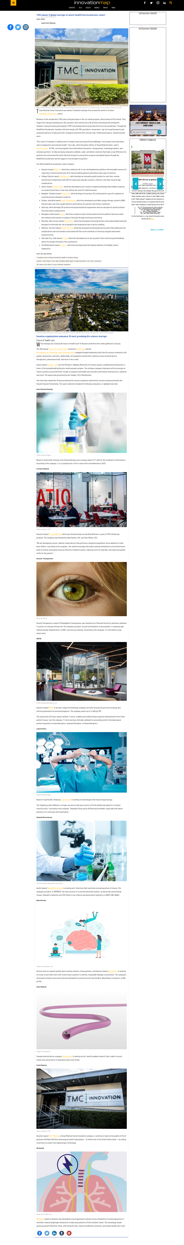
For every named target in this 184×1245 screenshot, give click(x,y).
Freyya (65, 238)
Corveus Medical (55, 534)
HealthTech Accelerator (48, 113)
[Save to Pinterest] (69, 1233)
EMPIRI (51, 707)
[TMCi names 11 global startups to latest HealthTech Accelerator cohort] (81, 67)
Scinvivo (63, 245)
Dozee (62, 214)
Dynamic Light (57, 186)
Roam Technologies (68, 200)
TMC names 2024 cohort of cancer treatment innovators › (53, 264)
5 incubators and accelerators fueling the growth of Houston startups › (57, 257)
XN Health (40, 1219)
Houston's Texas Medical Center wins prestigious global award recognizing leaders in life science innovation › (69, 261)
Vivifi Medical (54, 1136)
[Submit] (170, 3)
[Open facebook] (145, 3)
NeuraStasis (113, 971)
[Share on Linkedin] (54, 1233)
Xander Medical (67, 228)
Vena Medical (67, 1056)
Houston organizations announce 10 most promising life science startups (71, 336)
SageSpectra (64, 176)
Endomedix (68, 221)
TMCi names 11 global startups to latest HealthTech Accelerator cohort (70, 15)
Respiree (57, 169)
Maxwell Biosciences (55, 888)
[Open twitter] (151, 3)
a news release (42, 148)
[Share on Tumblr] (61, 1233)
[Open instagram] (158, 3)
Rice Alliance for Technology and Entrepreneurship (55, 352)
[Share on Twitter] (46, 1233)
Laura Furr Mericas (48, 23)
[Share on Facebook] (39, 1233)
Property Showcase (148, 140)
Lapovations (66, 799)
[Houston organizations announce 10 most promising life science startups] (81, 300)
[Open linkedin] (164, 3)
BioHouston (80, 349)
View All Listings (156, 230)
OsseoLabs (65, 193)
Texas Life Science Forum (58, 349)
